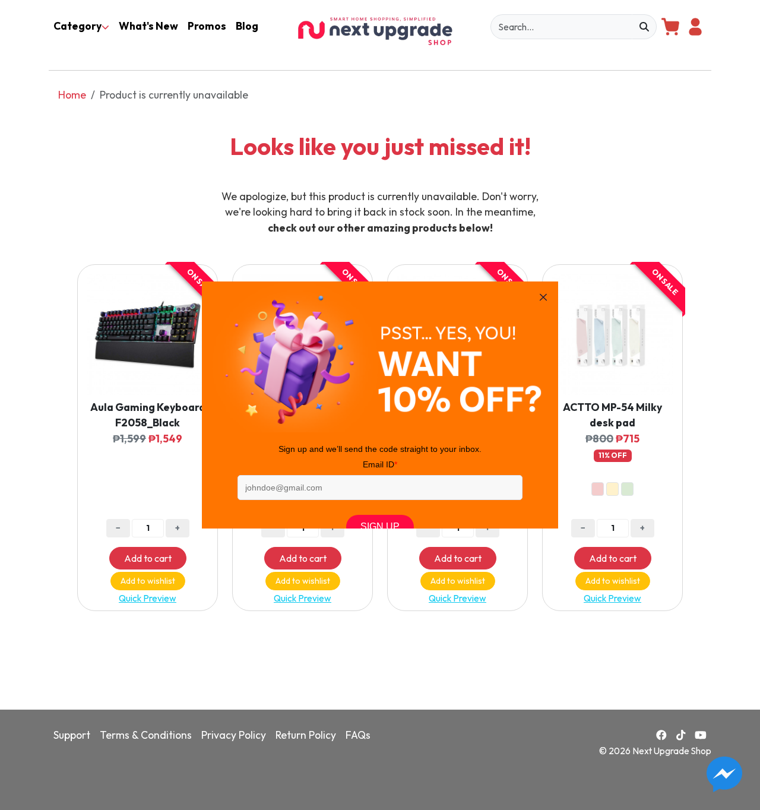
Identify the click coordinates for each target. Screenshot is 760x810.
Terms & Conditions (146, 735)
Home (72, 95)
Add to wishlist (148, 580)
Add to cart (148, 558)
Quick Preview (147, 598)
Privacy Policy (233, 735)
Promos (207, 26)
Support (71, 735)
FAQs (358, 735)
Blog (247, 26)
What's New (148, 26)
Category (77, 26)
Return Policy (306, 735)
